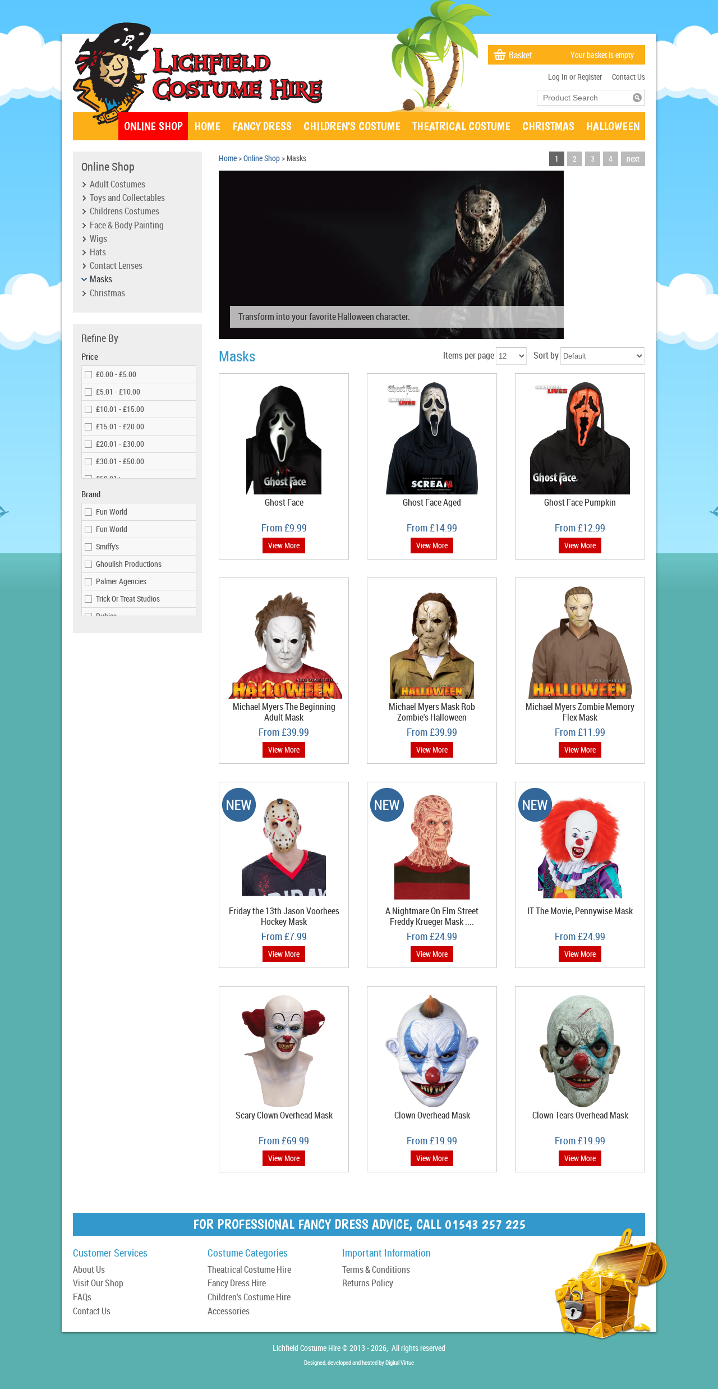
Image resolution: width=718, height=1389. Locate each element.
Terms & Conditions (376, 1270)
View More (284, 545)
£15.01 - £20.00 (120, 426)
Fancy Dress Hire (237, 1283)
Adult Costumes (117, 184)
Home (207, 126)
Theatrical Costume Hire (249, 1270)
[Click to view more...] (283, 494)
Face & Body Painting (127, 225)
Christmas (548, 126)
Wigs (98, 239)
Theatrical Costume (461, 126)
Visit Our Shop (98, 1283)
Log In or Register (575, 76)
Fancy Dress (262, 126)
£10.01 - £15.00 (120, 409)
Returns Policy (367, 1283)
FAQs (82, 1297)
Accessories (229, 1312)
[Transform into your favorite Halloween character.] (391, 335)
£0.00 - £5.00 (116, 374)
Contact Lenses (116, 266)
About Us (89, 1270)
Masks (101, 279)
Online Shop (153, 126)
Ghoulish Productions (129, 563)
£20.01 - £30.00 (120, 443)
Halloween (612, 126)
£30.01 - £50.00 (120, 461)
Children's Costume (352, 126)
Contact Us (628, 76)
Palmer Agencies (121, 581)
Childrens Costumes (124, 211)
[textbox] (585, 97)
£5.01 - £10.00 (118, 391)
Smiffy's (107, 546)
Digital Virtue (399, 1362)
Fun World (111, 511)
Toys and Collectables (127, 198)
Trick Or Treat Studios (128, 598)
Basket (520, 55)
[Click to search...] (637, 97)
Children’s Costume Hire (249, 1297)
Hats (98, 252)
